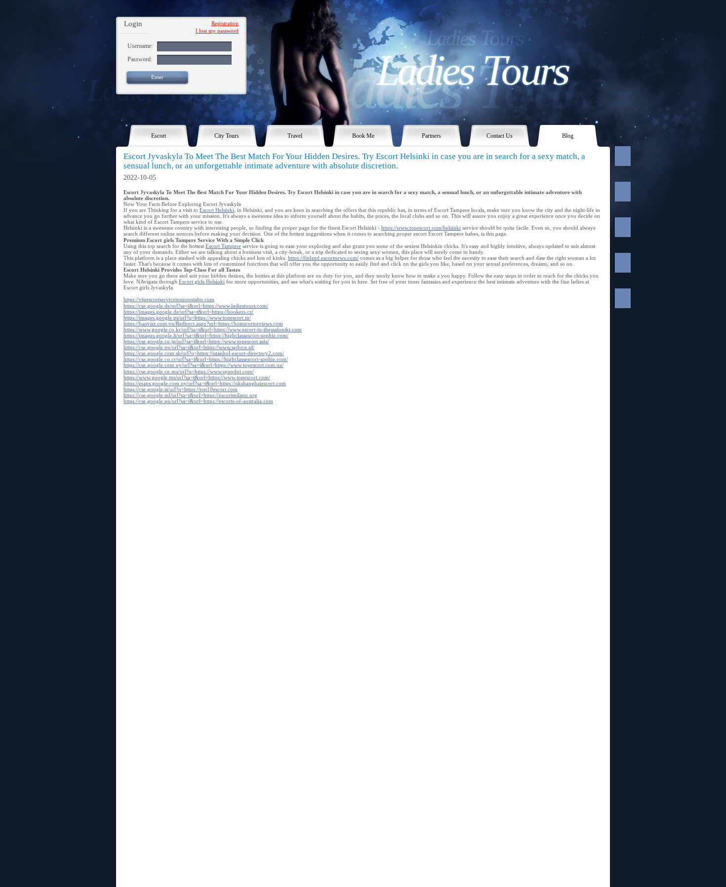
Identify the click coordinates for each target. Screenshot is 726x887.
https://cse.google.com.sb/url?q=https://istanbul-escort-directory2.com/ (203, 353)
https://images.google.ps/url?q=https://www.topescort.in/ (187, 318)
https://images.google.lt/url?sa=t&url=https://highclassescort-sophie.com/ (205, 335)
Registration (225, 23)
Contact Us (499, 135)
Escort (158, 135)
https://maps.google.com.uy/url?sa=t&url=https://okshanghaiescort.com (204, 383)
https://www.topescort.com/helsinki (421, 228)
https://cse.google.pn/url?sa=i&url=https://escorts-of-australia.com (198, 401)
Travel (294, 135)
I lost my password (217, 31)
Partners (431, 135)
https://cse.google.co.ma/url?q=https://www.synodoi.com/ (188, 371)
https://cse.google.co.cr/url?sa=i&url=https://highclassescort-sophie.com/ (205, 359)
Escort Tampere (223, 246)
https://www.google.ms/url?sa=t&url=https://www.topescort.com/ (196, 377)
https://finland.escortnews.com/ (323, 258)
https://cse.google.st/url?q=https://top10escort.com (180, 389)
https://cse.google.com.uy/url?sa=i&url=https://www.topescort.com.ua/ (203, 365)
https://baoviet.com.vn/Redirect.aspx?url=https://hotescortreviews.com (203, 323)
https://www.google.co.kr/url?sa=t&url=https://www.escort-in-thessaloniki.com (212, 329)
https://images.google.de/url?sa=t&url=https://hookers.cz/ (188, 312)
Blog (567, 135)
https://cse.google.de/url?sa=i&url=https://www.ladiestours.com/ (195, 306)
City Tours (226, 135)
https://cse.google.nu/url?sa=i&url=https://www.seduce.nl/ (188, 347)
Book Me (363, 135)
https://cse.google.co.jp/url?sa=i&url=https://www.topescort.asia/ (196, 341)
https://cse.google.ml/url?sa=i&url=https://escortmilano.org (190, 395)
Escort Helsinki (217, 210)
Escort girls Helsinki (202, 281)
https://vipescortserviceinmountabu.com (168, 299)
